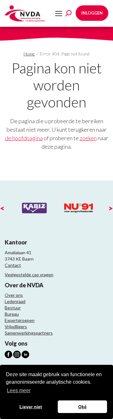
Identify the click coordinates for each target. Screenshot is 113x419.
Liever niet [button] (30, 406)
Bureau (12, 314)
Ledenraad (15, 301)
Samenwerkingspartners (29, 333)
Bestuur (13, 307)
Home (29, 53)
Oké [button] (82, 406)
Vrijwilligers (16, 326)
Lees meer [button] (18, 390)
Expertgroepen (20, 320)
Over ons (14, 295)
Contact (13, 265)
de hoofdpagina (24, 138)
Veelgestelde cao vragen (29, 274)
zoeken (88, 138)
